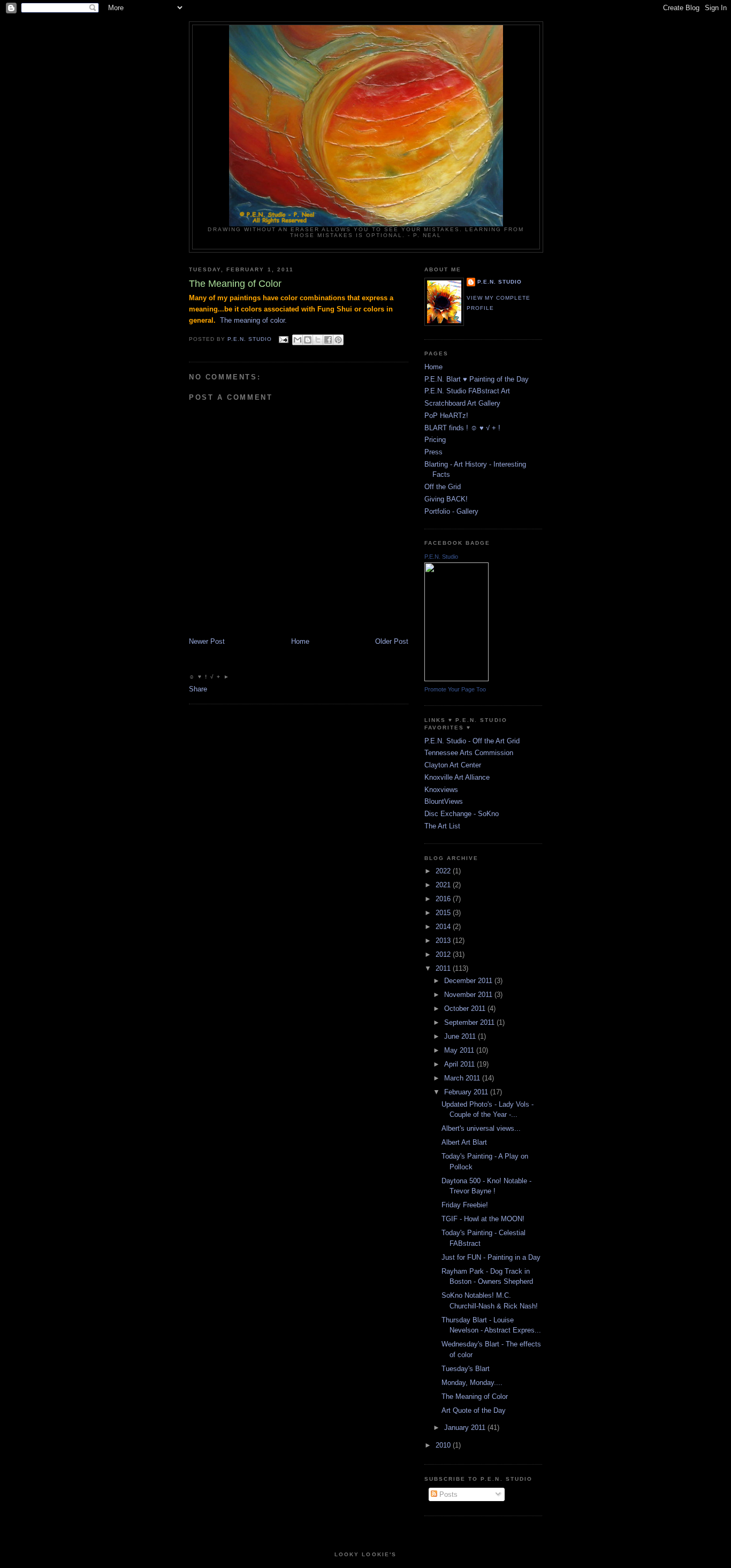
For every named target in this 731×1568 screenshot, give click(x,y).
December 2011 (469, 981)
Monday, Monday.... (471, 1383)
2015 (444, 913)
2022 (444, 871)
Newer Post (207, 641)
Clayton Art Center (452, 765)
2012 (444, 954)
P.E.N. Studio (499, 282)
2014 (444, 927)
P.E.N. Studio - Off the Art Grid (472, 741)
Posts (447, 1494)
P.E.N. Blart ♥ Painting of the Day (476, 379)
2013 (444, 941)
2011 (444, 968)
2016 (444, 899)
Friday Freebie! (464, 1205)
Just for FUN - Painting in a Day (490, 1257)
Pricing (435, 440)
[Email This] (297, 339)
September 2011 (470, 1022)
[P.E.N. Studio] (456, 679)
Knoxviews (441, 790)
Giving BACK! (446, 499)
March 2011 (463, 1078)
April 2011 (460, 1064)
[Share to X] (318, 339)
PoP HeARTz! (446, 416)
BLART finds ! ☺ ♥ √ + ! (462, 428)
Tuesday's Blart (465, 1369)
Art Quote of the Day (473, 1410)
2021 (444, 885)
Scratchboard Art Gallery (462, 403)
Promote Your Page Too (455, 689)
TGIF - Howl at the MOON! (482, 1219)
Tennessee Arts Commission (468, 753)
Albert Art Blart (464, 1142)
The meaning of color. (253, 320)
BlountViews (443, 801)
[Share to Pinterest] (338, 339)
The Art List (442, 826)
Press (433, 452)
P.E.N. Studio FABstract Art (467, 391)
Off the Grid (442, 487)
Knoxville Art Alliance (457, 777)
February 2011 (467, 1092)
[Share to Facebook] (328, 339)
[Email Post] (283, 339)
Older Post (391, 641)
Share (198, 689)
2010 (444, 1445)
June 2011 (461, 1036)
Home (300, 641)
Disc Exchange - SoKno (461, 814)
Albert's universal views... (481, 1128)
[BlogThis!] (307, 339)
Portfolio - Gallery (451, 511)
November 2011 (469, 995)
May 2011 (460, 1050)
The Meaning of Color (474, 1396)
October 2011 (466, 1008)
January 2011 (466, 1428)
